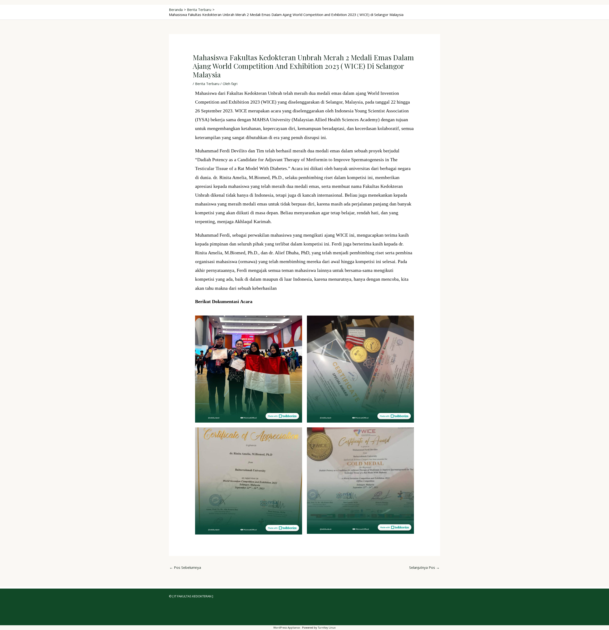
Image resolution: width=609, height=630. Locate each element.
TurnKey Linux (327, 627)
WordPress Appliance (286, 627)
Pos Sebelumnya (185, 567)
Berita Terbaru (207, 83)
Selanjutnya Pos (424, 567)
